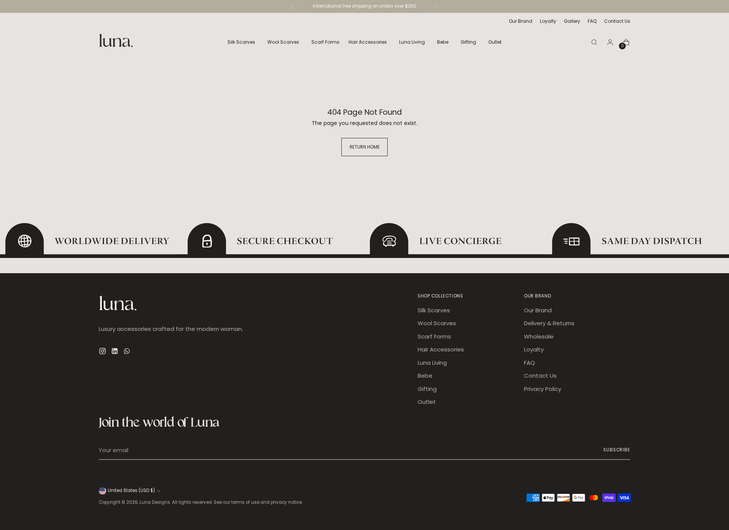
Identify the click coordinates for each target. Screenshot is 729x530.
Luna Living (432, 363)
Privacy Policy (542, 389)
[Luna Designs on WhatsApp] (127, 352)
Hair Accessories (441, 349)
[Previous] (292, 6)
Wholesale (539, 336)
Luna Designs (155, 502)
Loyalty (534, 349)
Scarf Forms (434, 336)
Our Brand (538, 310)
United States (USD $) (131, 490)
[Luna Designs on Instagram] (103, 352)
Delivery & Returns (549, 323)
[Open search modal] (594, 42)
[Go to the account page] (610, 42)
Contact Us (540, 376)
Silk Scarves (434, 310)
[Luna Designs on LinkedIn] (115, 352)
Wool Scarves (437, 323)
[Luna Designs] (116, 42)
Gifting (427, 389)
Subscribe (616, 450)
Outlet (427, 402)
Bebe (425, 376)
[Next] (437, 6)
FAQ (529, 363)
